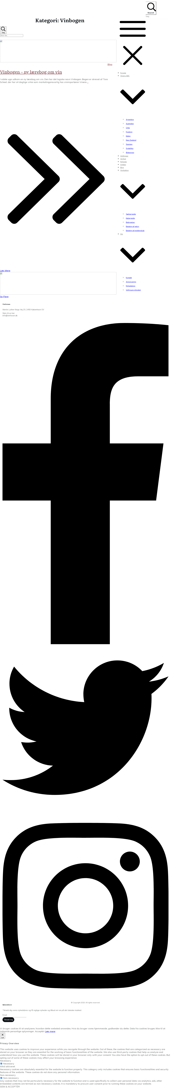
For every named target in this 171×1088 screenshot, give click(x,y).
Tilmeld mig (8, 1020)
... (87, 82)
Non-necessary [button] (8, 1075)
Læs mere (50, 1031)
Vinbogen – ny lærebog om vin (31, 72)
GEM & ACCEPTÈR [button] (10, 1086)
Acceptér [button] (39, 1031)
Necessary (8, 1063)
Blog (110, 64)
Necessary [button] (5, 1060)
